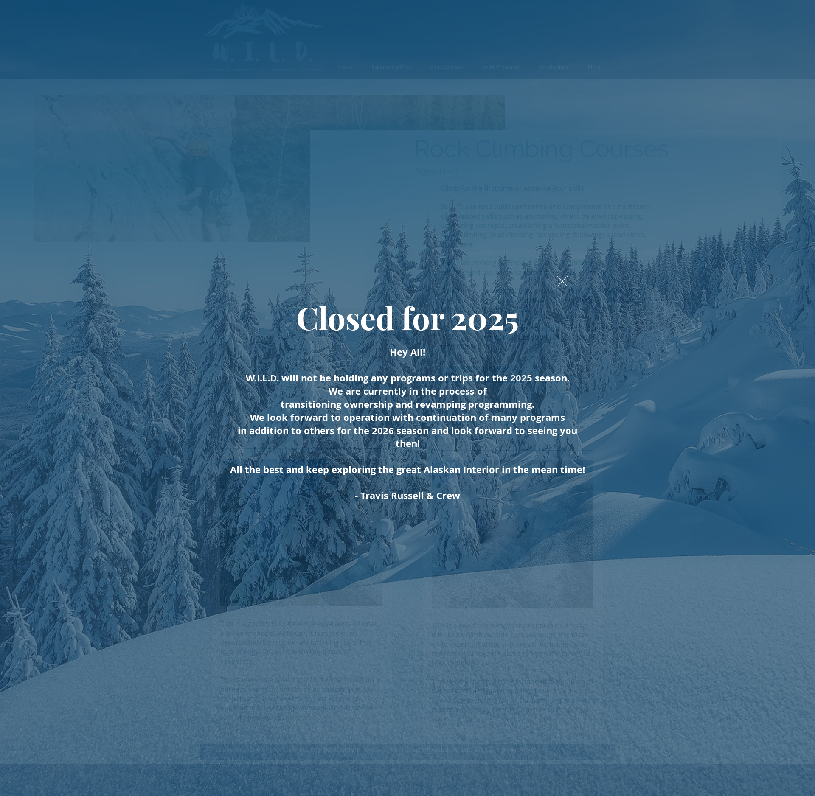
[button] (562, 281)
